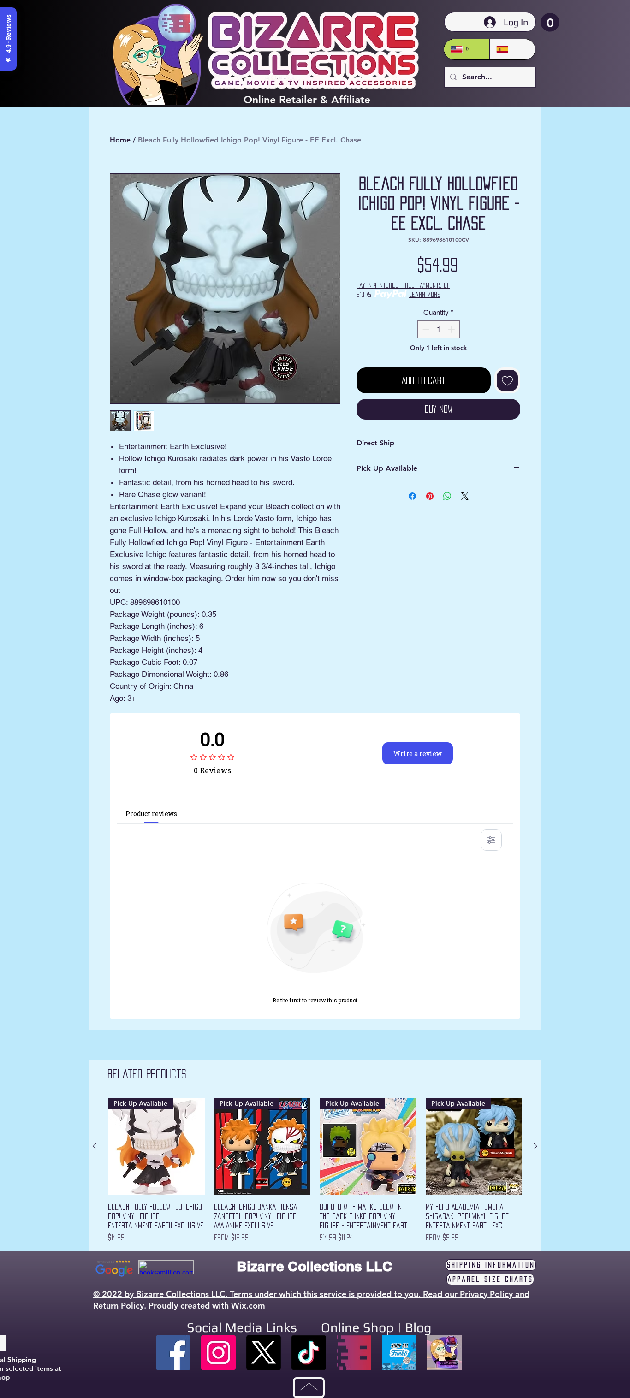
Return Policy (118, 1305)
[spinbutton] (438, 329)
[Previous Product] (94, 1146)
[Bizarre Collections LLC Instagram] (218, 1352)
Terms (241, 1294)
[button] (550, 22)
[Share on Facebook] (412, 496)
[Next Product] (535, 1146)
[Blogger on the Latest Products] (444, 1352)
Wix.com (248, 1305)
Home (120, 140)
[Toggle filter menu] (491, 840)
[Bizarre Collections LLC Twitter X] (263, 1352)
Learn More (424, 294)
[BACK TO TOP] (309, 1387)
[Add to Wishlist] (507, 380)
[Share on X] (464, 496)
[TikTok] (308, 1352)
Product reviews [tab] (151, 813)
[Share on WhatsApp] (447, 496)
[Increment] (452, 329)
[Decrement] (425, 329)
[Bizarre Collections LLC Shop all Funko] (399, 1352)
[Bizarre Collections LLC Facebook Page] (173, 1352)
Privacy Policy (486, 1294)
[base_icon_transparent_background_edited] (354, 1352)
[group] (315, 1171)
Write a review (417, 753)
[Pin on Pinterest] (429, 496)
